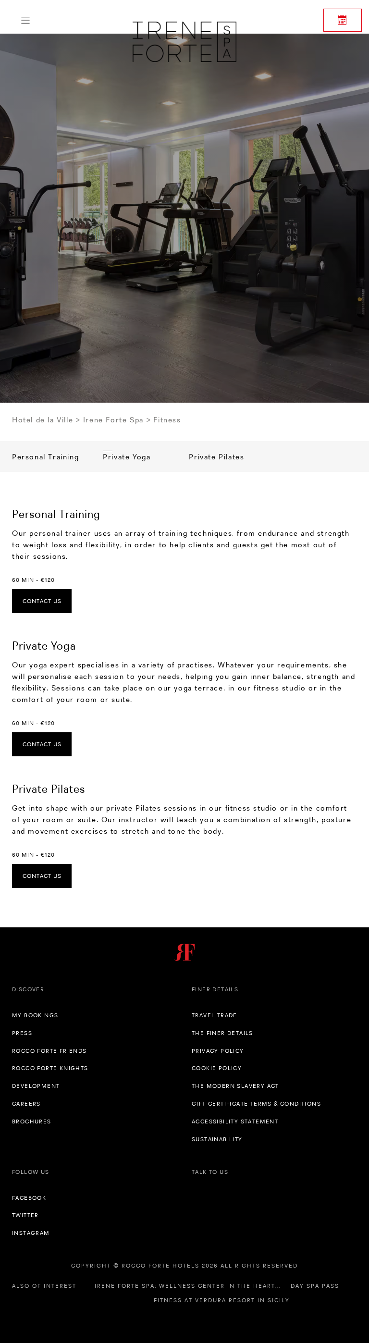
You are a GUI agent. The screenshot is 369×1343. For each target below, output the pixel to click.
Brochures (31, 1121)
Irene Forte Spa (113, 419)
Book (342, 20)
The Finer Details (222, 1033)
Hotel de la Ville (42, 419)
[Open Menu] (25, 20)
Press (22, 1033)
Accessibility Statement (235, 1121)
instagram (31, 1233)
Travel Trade (214, 1015)
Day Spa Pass (315, 1285)
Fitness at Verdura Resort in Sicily (222, 1300)
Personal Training (45, 456)
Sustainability (217, 1139)
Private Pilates (216, 456)
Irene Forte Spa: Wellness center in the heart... (188, 1285)
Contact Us (42, 601)
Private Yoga (126, 456)
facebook (29, 1198)
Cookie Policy (217, 1068)
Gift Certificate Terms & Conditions (256, 1103)
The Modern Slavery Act (235, 1086)
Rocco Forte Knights (50, 1068)
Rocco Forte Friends (49, 1050)
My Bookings (35, 1015)
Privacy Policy (218, 1050)
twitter (25, 1215)
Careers (26, 1103)
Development (36, 1086)
